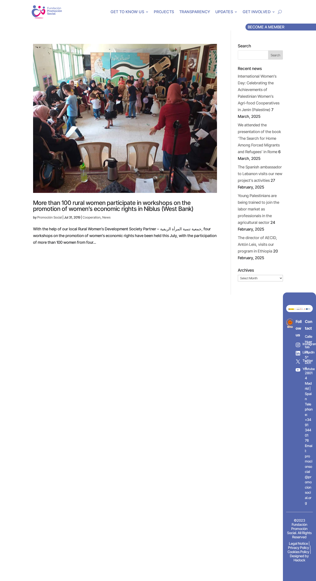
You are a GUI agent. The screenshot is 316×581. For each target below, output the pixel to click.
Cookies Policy (298, 552)
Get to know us (127, 11)
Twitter (307, 360)
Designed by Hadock (299, 558)
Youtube (307, 369)
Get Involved (257, 11)
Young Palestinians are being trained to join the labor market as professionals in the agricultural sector (258, 209)
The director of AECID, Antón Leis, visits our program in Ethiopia (257, 244)
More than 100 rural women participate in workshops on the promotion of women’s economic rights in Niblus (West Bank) (113, 205)
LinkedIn (307, 352)
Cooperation (92, 217)
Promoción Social (49, 217)
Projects (164, 11)
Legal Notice (298, 543)
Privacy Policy (298, 547)
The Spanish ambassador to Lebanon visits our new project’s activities (260, 174)
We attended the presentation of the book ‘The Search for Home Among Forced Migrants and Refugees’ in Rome (259, 138)
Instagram (307, 344)
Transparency (194, 11)
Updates (224, 11)
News (106, 217)
